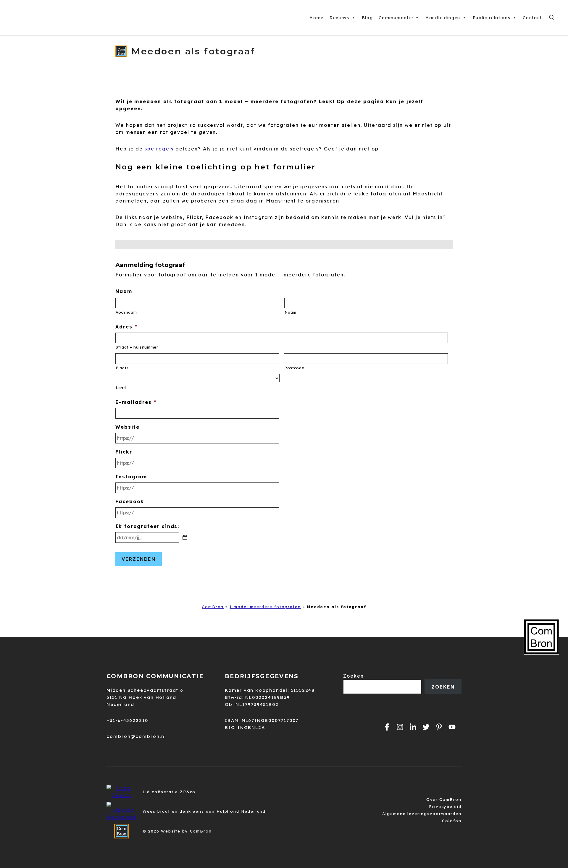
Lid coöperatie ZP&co (169, 791)
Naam (290, 312)
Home (316, 17)
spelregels (159, 149)
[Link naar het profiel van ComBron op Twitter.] (426, 727)
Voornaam (126, 312)
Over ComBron (444, 799)
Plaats (122, 367)
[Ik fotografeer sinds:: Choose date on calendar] (185, 537)
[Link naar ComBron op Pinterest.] (439, 727)
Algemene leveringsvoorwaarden (422, 813)
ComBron (213, 606)
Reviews (339, 17)
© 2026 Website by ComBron (177, 831)
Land (121, 387)
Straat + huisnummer (137, 347)
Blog (367, 17)
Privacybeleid (445, 806)
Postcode (294, 367)
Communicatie (396, 17)
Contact (532, 17)
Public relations (492, 17)
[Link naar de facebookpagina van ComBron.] (386, 727)
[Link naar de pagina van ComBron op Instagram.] (413, 727)
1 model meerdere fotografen (265, 606)
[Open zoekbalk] (552, 17)
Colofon (451, 820)
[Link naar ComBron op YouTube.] (452, 727)
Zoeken (353, 676)
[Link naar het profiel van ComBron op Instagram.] (400, 727)
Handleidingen (442, 17)
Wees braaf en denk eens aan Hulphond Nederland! (205, 811)
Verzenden (139, 559)
